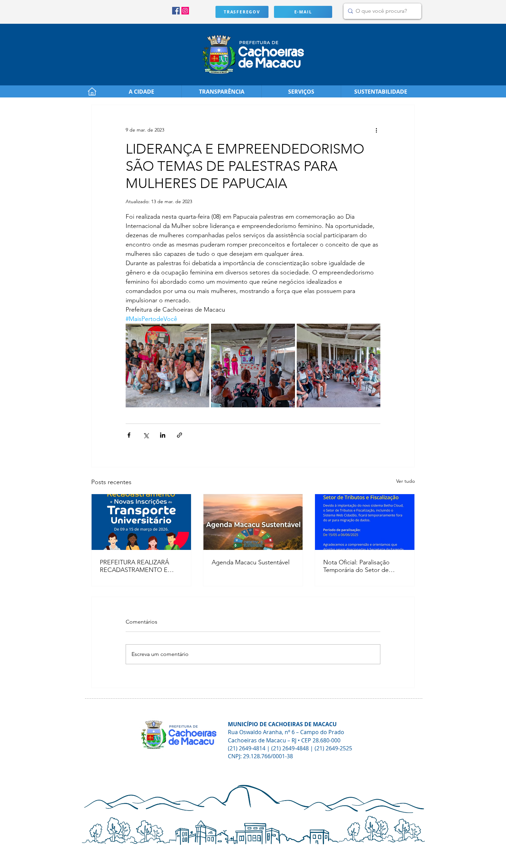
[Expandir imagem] (167, 365)
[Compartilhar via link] (179, 435)
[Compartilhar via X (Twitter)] (146, 435)
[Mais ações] (376, 130)
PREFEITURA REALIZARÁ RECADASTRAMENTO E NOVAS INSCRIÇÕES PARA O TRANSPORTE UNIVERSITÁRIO (138, 566)
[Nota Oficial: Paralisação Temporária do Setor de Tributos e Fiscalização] (364, 522)
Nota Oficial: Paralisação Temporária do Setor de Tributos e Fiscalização (356, 566)
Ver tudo (405, 481)
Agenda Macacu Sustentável (250, 562)
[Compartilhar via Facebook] (129, 435)
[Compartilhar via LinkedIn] (162, 435)
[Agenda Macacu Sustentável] (253, 522)
